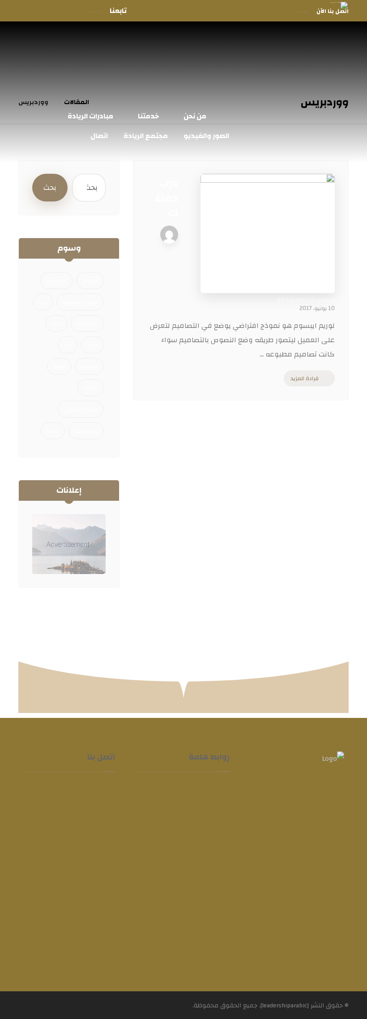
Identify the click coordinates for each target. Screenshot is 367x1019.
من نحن (190, 830)
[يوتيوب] (26, 11)
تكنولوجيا (87, 323)
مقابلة (90, 388)
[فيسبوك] (75, 11)
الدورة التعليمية (80, 302)
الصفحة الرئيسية (195, 800)
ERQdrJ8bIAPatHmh (306, 300)
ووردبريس (86, 431)
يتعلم (53, 431)
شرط (92, 345)
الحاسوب (56, 280)
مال (68, 345)
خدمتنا (192, 853)
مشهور (89, 366)
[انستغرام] (42, 11)
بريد (43, 302)
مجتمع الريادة (180, 923)
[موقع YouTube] (281, 901)
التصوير (90, 280)
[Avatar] (169, 234)
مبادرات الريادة (178, 876)
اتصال (193, 946)
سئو (56, 323)
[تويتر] (58, 11)
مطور (59, 366)
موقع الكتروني (81, 409)
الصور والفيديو (179, 899)
